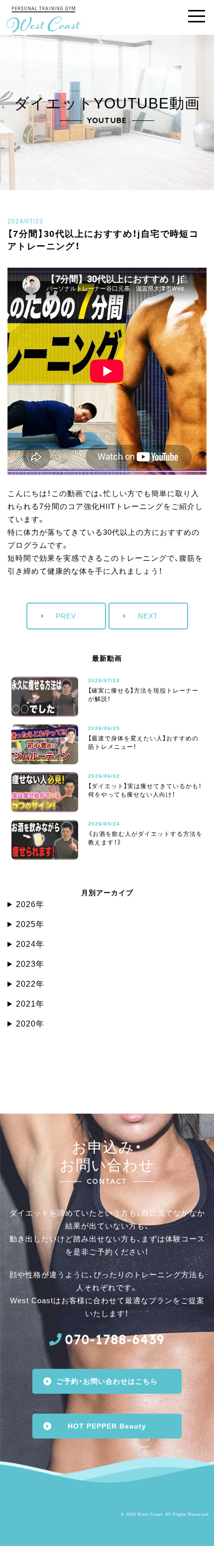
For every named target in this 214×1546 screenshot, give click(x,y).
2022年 (30, 984)
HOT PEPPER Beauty (107, 1426)
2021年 (30, 1004)
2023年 (30, 964)
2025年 (30, 924)
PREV (66, 616)
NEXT (148, 616)
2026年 (30, 904)
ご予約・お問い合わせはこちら (107, 1381)
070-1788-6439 (115, 1339)
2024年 (30, 944)
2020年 (30, 1024)
